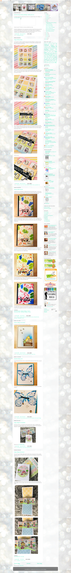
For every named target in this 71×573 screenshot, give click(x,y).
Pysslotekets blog (21, 444)
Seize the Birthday (48, 167)
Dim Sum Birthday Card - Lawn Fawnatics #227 (49, 89)
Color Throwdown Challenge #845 (51, 181)
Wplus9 (54, 62)
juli (46, 20)
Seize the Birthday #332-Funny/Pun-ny (52, 169)
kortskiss (50, 51)
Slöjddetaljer (48, 60)
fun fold (18, 447)
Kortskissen (47, 203)
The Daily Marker (48, 129)
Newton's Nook (28, 354)
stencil (51, 60)
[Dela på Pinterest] (31, 33)
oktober (47, 16)
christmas (52, 45)
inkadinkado (52, 50)
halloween (51, 49)
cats (17, 354)
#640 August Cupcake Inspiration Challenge (52, 175)
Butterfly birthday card (18, 358)
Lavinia (53, 51)
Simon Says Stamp (50, 59)
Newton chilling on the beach (19, 322)
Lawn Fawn (24, 354)
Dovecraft (48, 47)
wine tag (51, 62)
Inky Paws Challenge (48, 161)
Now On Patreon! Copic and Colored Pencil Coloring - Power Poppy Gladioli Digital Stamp (50, 142)
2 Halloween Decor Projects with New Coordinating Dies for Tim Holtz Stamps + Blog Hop (50, 93)
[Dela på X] (29, 33)
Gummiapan (46, 214)
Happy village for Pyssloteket (19, 422)
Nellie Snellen (46, 55)
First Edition (46, 48)
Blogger (45, 569)
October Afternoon (46, 56)
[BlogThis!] (28, 33)
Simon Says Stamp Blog (49, 77)
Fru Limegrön (46, 213)
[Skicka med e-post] (27, 33)
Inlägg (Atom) (21, 565)
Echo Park (50, 47)
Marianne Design (52, 53)
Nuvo (56, 55)
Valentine (45, 62)
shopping (45, 59)
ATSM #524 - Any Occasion (49, 85)
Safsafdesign (47, 103)
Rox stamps (46, 58)
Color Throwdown (48, 180)
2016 (46, 39)
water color (48, 62)
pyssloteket (28, 447)
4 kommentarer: (22, 315)
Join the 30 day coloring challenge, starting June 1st (24, 14)
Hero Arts (49, 50)
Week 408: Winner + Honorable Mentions (52, 188)
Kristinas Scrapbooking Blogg (50, 81)
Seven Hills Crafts (47, 220)
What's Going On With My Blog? (49, 119)
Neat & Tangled (55, 54)
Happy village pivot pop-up (19, 452)
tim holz (55, 61)
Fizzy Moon (49, 48)
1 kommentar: (22, 559)
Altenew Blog (47, 114)
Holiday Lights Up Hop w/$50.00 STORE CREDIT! (49, 130)
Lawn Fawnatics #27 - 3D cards (19, 556)
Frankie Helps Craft (48, 84)
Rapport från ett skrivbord (49, 145)
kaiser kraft (46, 51)
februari (47, 35)
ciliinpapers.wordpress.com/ (50, 125)
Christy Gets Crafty (48, 87)
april (47, 32)
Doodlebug (45, 47)
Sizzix (54, 59)
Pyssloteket (47, 110)
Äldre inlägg (39, 563)
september (48, 17)
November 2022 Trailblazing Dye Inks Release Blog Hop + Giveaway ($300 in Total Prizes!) (50, 116)
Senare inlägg (17, 563)
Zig (34, 354)
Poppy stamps (46, 57)
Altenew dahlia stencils (18, 189)
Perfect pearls (52, 56)
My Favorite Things (49, 54)
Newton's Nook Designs (49, 69)
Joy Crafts (55, 50)
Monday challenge (47, 207)
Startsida (28, 563)
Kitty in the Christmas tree (52, 251)
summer (32, 354)
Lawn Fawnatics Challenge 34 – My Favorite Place (52, 239)
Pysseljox (19, 6)
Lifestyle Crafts (49, 52)
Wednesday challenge (47, 208)
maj (46, 21)
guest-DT (21, 447)
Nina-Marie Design (48, 91)
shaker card (55, 58)
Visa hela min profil (50, 306)
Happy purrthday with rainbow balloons (51, 232)
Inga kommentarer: (23, 33)
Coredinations (46, 46)
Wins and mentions (45, 311)
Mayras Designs (47, 96)
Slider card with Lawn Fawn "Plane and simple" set (52, 225)
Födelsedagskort (47, 138)
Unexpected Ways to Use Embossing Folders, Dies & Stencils (50, 78)
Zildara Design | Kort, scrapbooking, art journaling (50, 137)
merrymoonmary (37, 569)
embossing (53, 47)
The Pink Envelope (48, 140)
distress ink (20, 354)
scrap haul (50, 58)
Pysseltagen (46, 216)
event (56, 47)
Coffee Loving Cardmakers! (49, 99)
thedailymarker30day (20, 35)
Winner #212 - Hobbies (52, 155)
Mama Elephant (46, 53)
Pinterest (55, 56)
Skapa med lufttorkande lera (49, 82)
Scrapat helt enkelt (48, 107)
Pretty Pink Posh (50, 57)
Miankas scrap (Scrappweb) (48, 215)
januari (47, 36)
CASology (46, 186)
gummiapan (46, 49)
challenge (18, 560)
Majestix (56, 52)
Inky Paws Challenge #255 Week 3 (52, 162)
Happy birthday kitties (18, 39)
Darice (49, 46)
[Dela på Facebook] (30, 33)
